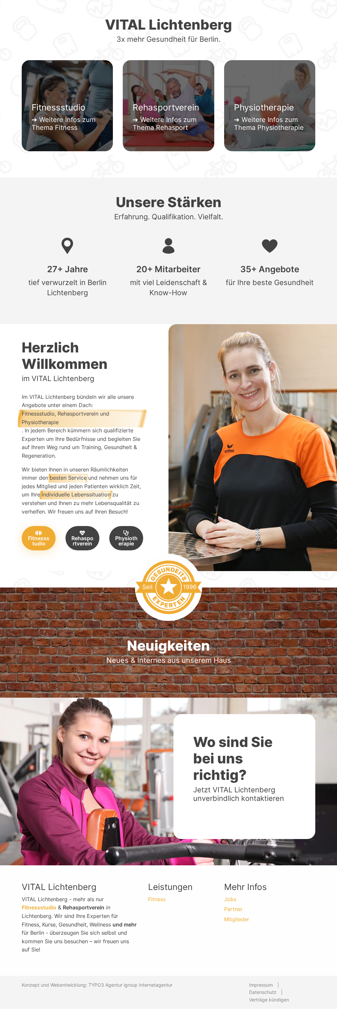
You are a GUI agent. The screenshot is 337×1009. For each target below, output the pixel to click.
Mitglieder (236, 919)
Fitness (157, 899)
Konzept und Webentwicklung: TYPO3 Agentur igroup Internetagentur (97, 985)
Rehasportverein (82, 541)
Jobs (230, 899)
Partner (233, 909)
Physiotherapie (126, 541)
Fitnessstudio (38, 541)
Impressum (261, 985)
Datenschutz (262, 992)
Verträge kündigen (269, 999)
